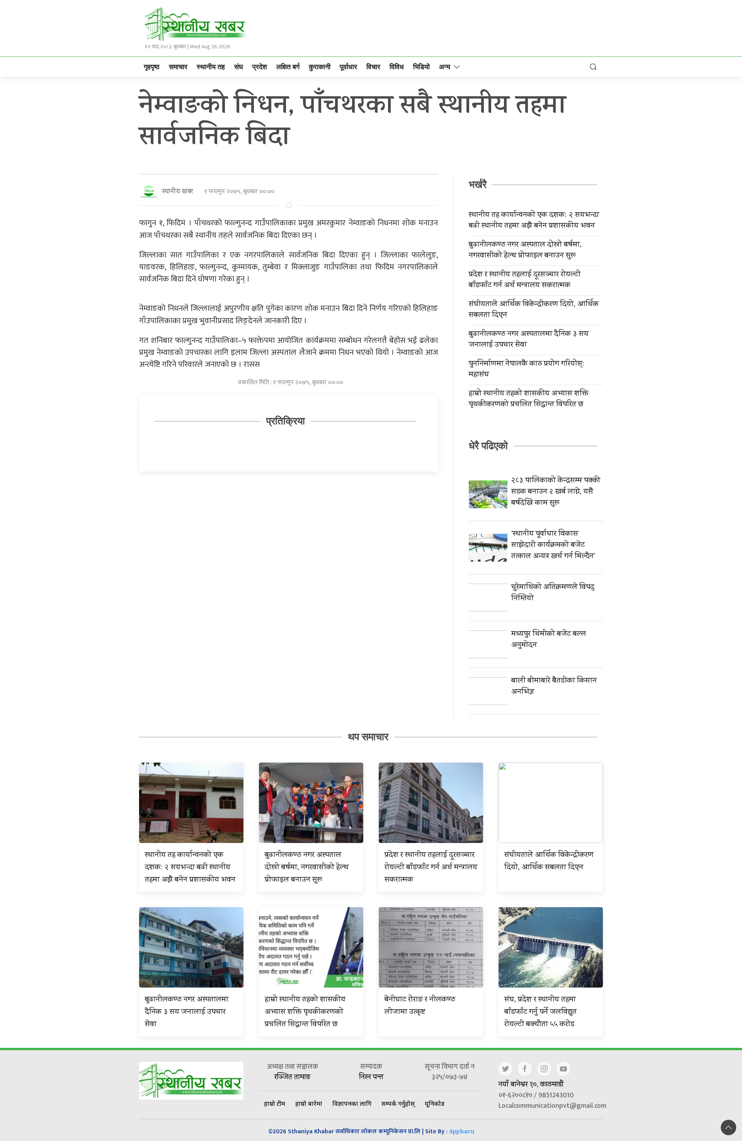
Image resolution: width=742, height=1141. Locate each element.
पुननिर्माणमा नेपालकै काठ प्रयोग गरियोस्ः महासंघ (527, 370)
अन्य (444, 67)
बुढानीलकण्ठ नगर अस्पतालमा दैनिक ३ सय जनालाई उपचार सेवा (529, 340)
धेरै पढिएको (488, 445)
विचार (373, 67)
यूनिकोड (434, 1103)
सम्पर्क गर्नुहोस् (398, 1103)
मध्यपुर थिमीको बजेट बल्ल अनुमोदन (548, 640)
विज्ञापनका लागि (351, 1103)
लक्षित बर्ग (288, 67)
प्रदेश (259, 67)
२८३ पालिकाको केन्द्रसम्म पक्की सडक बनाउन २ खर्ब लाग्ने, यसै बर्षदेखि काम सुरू (555, 492)
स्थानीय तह (211, 67)
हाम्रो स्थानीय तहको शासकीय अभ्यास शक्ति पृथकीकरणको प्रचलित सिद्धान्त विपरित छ (528, 399)
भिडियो (421, 67)
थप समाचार (368, 737)
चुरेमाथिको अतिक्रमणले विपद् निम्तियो (552, 593)
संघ (238, 67)
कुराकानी (319, 67)
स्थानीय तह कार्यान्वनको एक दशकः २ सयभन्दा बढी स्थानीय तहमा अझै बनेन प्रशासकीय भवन (534, 221)
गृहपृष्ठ (152, 67)
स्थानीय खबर (177, 192)
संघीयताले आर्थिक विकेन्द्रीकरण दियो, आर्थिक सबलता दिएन (534, 310)
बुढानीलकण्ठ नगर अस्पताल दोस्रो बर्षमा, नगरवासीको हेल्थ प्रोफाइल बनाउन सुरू (525, 251)
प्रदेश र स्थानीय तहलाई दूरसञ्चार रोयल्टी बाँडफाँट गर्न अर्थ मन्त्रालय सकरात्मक (524, 280)
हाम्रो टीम (274, 1103)
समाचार (178, 67)
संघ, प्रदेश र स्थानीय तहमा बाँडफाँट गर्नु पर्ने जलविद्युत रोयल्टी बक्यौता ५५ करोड (540, 1012)
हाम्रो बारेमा (308, 1103)
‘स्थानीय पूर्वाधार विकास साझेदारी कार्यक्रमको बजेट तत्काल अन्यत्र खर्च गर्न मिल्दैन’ (553, 545)
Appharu (461, 1132)
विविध (397, 67)
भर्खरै (478, 184)
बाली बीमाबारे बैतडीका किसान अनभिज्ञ (554, 686)
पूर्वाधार (348, 67)
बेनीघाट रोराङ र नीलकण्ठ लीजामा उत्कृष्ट (420, 1006)
